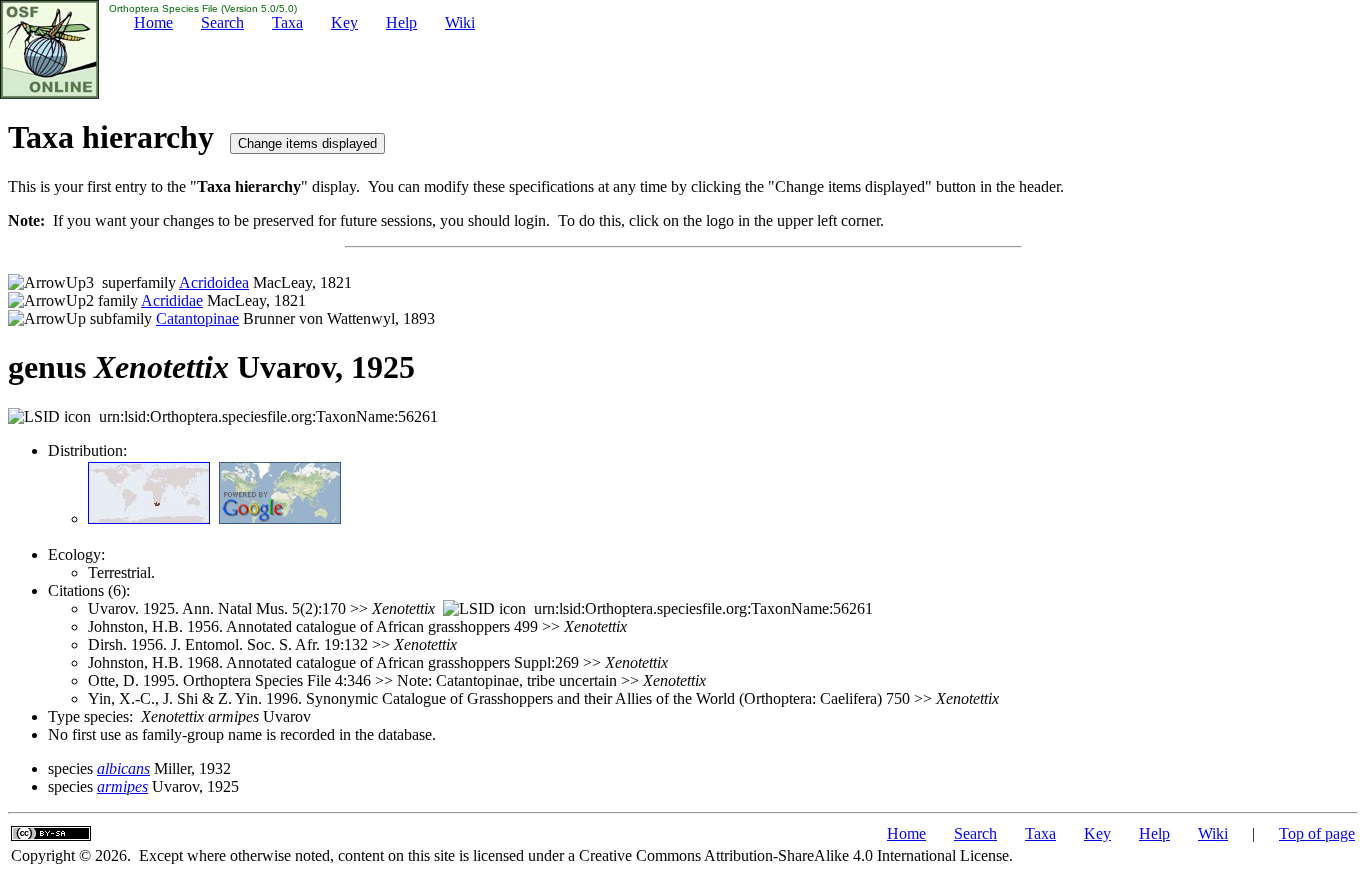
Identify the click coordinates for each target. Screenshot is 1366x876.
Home (153, 22)
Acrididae (172, 300)
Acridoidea (214, 282)
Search (222, 22)
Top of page (1317, 833)
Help (401, 22)
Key (344, 22)
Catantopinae (197, 318)
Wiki (460, 22)
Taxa (287, 22)
